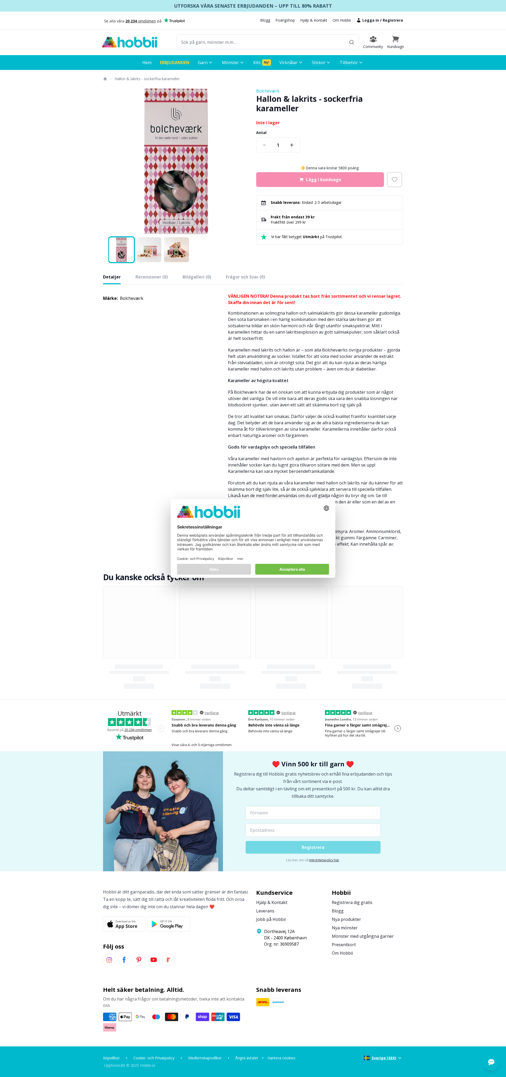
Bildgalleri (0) (197, 277)
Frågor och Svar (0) (245, 277)
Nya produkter (346, 919)
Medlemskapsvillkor (205, 1057)
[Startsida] (105, 79)
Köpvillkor (111, 1057)
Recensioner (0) (151, 277)
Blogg (265, 20)
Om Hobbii (342, 20)
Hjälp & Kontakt (313, 20)
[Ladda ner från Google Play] (169, 924)
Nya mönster (345, 928)
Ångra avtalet (246, 1057)
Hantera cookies (281, 1057)
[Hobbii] (129, 42)
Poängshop (285, 20)
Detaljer (112, 277)
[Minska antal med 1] (264, 145)
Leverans (265, 911)
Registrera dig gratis (352, 902)
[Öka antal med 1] (291, 145)
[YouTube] (153, 960)
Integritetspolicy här (324, 860)
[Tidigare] (110, 161)
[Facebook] (124, 960)
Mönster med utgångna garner (363, 936)
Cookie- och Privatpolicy (153, 1057)
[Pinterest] (139, 960)
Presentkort (344, 945)
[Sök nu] (351, 42)
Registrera (393, 20)
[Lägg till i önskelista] (394, 179)
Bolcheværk (268, 91)
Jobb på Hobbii (271, 919)
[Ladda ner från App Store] (124, 924)
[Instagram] (109, 960)
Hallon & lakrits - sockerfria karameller (147, 78)
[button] (395, 42)
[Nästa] (242, 161)
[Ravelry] (168, 960)
